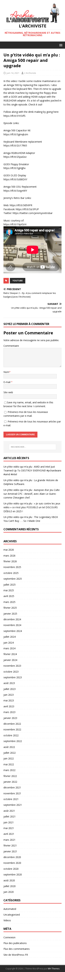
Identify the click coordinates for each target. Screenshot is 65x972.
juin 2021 (8, 822)
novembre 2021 (12, 793)
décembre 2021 (12, 787)
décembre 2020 (12, 857)
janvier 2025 (10, 613)
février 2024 (10, 654)
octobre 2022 (11, 735)
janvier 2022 (10, 781)
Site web (8, 392)
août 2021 (9, 810)
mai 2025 (8, 590)
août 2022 (9, 747)
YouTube (17, 280)
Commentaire (11, 345)
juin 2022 (8, 758)
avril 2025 (8, 596)
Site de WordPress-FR (15, 954)
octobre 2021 (11, 799)
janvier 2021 (10, 851)
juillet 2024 (9, 636)
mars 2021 (9, 839)
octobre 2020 (11, 868)
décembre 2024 (12, 619)
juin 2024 (8, 642)
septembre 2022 (12, 741)
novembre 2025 (12, 567)
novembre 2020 (12, 862)
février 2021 (10, 845)
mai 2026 (8, 549)
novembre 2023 (12, 665)
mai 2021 (8, 828)
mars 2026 (9, 555)
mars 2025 (9, 602)
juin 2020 (8, 891)
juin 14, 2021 (13, 73)
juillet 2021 (9, 816)
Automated (9, 909)
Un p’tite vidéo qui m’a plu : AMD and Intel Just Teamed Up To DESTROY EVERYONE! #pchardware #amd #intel (32, 470)
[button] (60, 44)
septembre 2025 (12, 578)
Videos (7, 920)
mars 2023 (9, 712)
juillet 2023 (9, 689)
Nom (6, 372)
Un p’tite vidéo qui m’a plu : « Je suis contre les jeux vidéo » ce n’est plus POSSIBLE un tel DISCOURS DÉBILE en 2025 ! (31, 507)
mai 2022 (8, 764)
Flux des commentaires (16, 948)
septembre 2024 (12, 631)
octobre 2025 (11, 573)
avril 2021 (8, 833)
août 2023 (9, 683)
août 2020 (9, 880)
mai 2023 (8, 700)
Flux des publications (15, 943)
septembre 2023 (12, 677)
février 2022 (10, 776)
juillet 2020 (9, 886)
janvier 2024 (10, 660)
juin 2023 (8, 694)
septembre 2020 (12, 874)
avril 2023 (8, 706)
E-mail (7, 382)
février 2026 (10, 561)
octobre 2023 (11, 671)
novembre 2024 (12, 625)
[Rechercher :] (32, 447)
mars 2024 (9, 648)
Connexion (9, 937)
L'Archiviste (30, 73)
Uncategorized (11, 914)
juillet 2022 (9, 752)
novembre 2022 (12, 729)
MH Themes (53, 968)
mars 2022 (9, 770)
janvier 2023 (10, 718)
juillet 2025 (9, 584)
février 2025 (10, 607)
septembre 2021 (12, 804)
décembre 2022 (12, 723)
